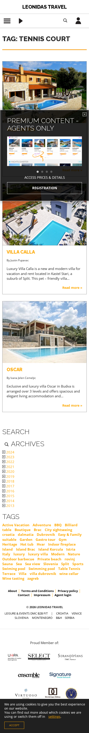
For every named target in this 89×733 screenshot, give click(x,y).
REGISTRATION (44, 188)
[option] (44, 159)
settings (54, 717)
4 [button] (53, 172)
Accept (14, 725)
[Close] (84, 114)
